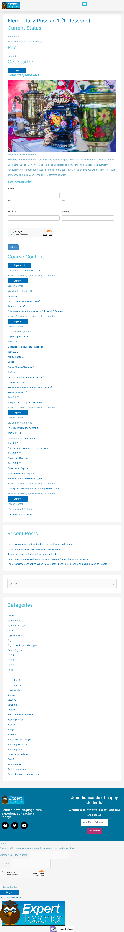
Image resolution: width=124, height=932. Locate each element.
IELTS (10, 675)
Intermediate (13, 690)
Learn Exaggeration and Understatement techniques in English (39, 544)
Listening (12, 704)
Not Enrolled (14, 36)
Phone (65, 211)
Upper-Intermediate (17, 754)
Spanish (11, 734)
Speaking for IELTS (17, 744)
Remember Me (9, 887)
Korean (11, 695)
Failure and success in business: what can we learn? (34, 549)
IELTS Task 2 (14, 680)
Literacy (11, 709)
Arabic (10, 615)
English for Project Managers (22, 645)
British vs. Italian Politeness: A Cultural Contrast (31, 554)
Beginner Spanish (16, 620)
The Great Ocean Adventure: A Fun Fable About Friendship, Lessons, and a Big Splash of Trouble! (57, 564)
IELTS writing (14, 685)
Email (12, 211)
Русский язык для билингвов (23, 774)
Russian (11, 724)
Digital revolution (15, 635)
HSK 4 (10, 655)
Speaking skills (15, 749)
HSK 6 (10, 665)
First (10, 200)
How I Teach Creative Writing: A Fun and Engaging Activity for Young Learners (47, 559)
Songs (10, 729)
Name (12, 188)
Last (64, 200)
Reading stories (15, 719)
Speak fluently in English (19, 739)
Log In (17, 70)
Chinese (11, 630)
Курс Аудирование (17, 769)
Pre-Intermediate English (20, 714)
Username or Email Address (14, 855)
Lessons (11, 699)
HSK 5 (10, 660)
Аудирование (14, 764)
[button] (84, 4)
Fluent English (14, 650)
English (11, 640)
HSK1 (10, 670)
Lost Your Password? (11, 897)
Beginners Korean (16, 625)
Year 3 (10, 759)
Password (5, 863)
